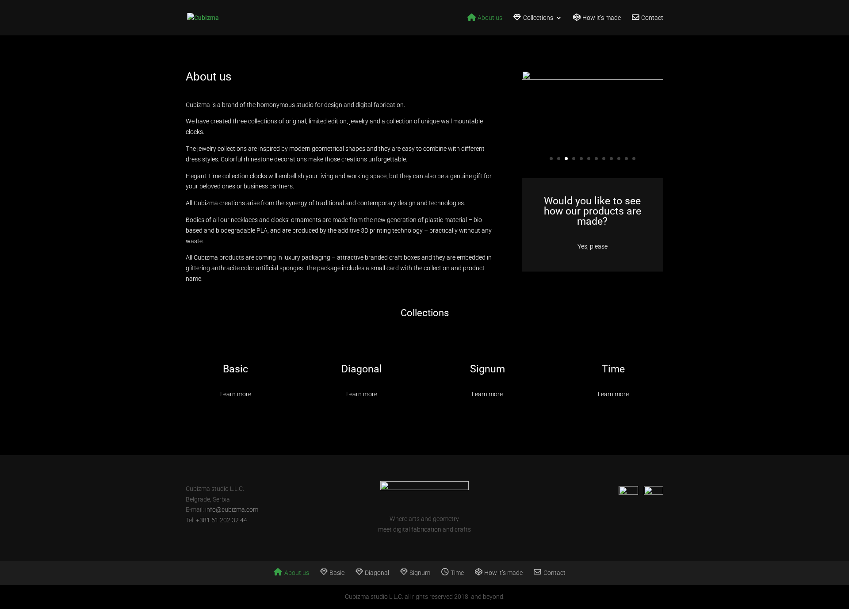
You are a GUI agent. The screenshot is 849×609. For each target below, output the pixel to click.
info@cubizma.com (231, 509)
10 (618, 158)
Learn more (235, 394)
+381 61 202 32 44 (221, 520)
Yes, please (592, 246)
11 (626, 158)
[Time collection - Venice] (592, 77)
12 (633, 158)
